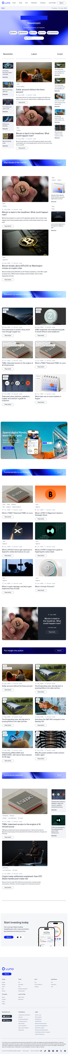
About (3, 997)
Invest (3, 986)
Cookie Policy (38, 1021)
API (19, 982)
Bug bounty (21, 1030)
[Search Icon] (34, 38)
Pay (3, 988)
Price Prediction (38, 984)
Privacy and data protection (41, 1030)
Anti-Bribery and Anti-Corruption (42, 1032)
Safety (3, 1003)
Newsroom (20, 999)
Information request (39, 1027)
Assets (3, 982)
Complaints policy (22, 1021)
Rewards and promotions (41, 1023)
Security (20, 1017)
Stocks (3, 991)
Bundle (3, 984)
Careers (4, 999)
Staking (36, 986)
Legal (3, 1001)
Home (3, 8)
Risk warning (21, 1023)
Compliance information (24, 1015)
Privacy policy (38, 1017)
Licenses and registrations (41, 1025)
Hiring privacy (38, 1019)
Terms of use (38, 1015)
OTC (19, 986)
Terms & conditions (35, 1050)
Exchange (20, 984)
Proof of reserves (22, 1025)
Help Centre (21, 997)
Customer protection (23, 1019)
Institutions (53, 984)
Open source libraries (23, 1027)
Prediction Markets (22, 988)
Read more (5, 77)
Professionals (21, 991)
